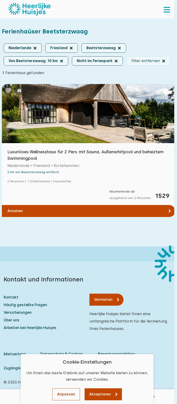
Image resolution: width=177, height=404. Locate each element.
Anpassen (66, 394)
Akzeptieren (100, 394)
